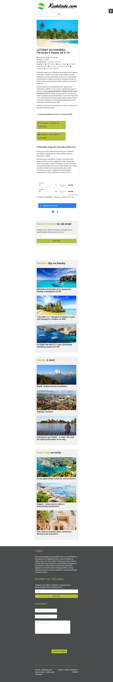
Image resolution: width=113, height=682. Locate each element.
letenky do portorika (59, 66)
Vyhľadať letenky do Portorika (48, 125)
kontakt (73, 670)
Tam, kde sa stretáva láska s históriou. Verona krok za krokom (54, 533)
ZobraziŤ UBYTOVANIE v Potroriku (49, 136)
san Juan (62, 64)
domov (60, 670)
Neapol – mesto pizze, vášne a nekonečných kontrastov (50, 505)
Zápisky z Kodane (45, 411)
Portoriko (51, 64)
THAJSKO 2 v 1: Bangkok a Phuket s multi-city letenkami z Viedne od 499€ (56, 318)
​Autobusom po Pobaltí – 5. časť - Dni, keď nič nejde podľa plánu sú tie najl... (55, 438)
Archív (75, 672)
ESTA (48, 156)
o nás (66, 670)
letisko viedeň (52, 68)
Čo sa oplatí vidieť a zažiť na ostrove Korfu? (56, 478)
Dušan (46, 60)
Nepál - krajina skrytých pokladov (52, 386)
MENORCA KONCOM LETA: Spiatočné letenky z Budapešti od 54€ (54, 290)
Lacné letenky (54, 62)
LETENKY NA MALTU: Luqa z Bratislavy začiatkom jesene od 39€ (54, 345)
